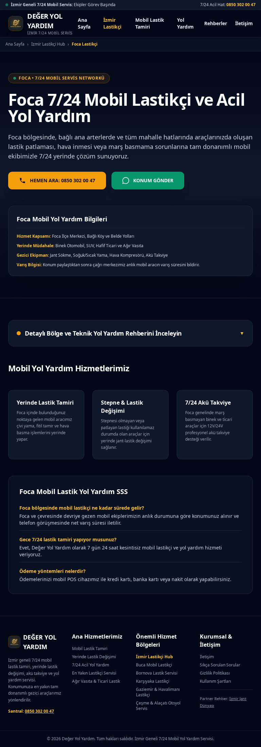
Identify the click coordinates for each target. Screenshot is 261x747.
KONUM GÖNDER (153, 180)
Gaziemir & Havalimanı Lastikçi (158, 692)
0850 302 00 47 (241, 4)
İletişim (244, 23)
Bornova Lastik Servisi (156, 673)
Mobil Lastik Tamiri (149, 23)
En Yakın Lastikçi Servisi (94, 673)
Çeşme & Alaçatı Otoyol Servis (158, 705)
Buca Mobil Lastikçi (154, 665)
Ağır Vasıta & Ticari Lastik (96, 681)
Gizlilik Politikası (215, 673)
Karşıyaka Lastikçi (152, 681)
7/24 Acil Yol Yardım (90, 665)
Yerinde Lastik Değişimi (94, 657)
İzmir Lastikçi (112, 23)
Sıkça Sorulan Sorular (220, 665)
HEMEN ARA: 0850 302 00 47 (62, 180)
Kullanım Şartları (215, 681)
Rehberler (215, 23)
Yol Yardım (185, 23)
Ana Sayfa (84, 23)
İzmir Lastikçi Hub (48, 44)
